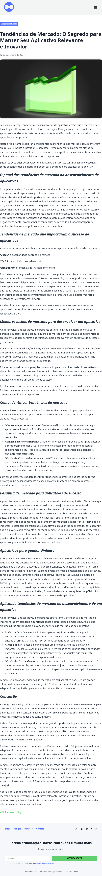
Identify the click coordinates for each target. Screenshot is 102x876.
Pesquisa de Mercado (9, 24)
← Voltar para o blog (10, 812)
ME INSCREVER (74, 858)
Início (7, 828)
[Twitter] (76, 829)
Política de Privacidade (44, 863)
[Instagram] (87, 829)
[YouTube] (96, 829)
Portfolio (28, 828)
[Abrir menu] (95, 7)
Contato (40, 828)
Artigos (17, 828)
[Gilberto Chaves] (9, 7)
